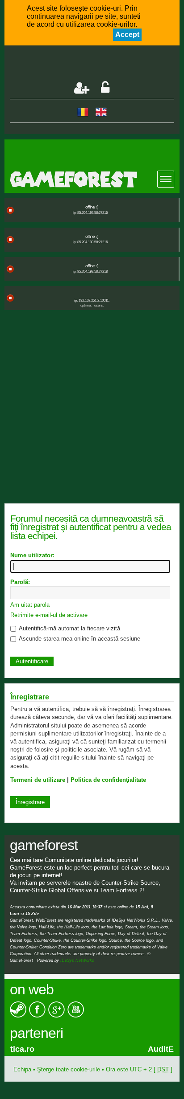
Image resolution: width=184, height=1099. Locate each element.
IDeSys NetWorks (77, 960)
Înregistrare (30, 802)
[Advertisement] (97, 64)
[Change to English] (101, 111)
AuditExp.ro (47, 1049)
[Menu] (165, 179)
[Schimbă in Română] (82, 111)
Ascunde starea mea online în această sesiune (78, 638)
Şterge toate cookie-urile (68, 1069)
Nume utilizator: (32, 555)
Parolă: (20, 582)
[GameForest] (94, 179)
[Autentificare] (105, 88)
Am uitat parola (30, 604)
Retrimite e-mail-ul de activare (49, 615)
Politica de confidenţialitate (108, 779)
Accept (127, 34)
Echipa (22, 1069)
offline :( (91, 206)
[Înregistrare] (82, 88)
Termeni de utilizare (37, 779)
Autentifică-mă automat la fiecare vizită (68, 628)
